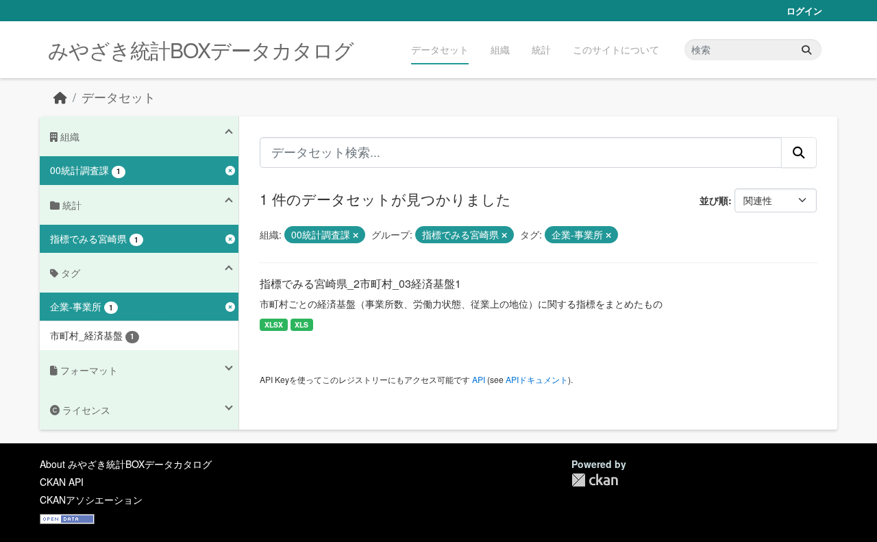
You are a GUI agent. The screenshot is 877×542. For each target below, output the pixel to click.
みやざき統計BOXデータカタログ (201, 49)
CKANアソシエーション (91, 499)
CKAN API (62, 482)
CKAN (594, 480)
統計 (541, 49)
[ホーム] (60, 97)
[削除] (355, 235)
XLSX (273, 324)
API (478, 379)
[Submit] (806, 49)
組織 (500, 49)
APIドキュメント (537, 379)
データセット (440, 49)
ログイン (804, 10)
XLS (301, 324)
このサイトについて (616, 49)
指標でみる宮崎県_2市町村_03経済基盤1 (360, 283)
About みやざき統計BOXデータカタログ (126, 464)
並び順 (714, 200)
